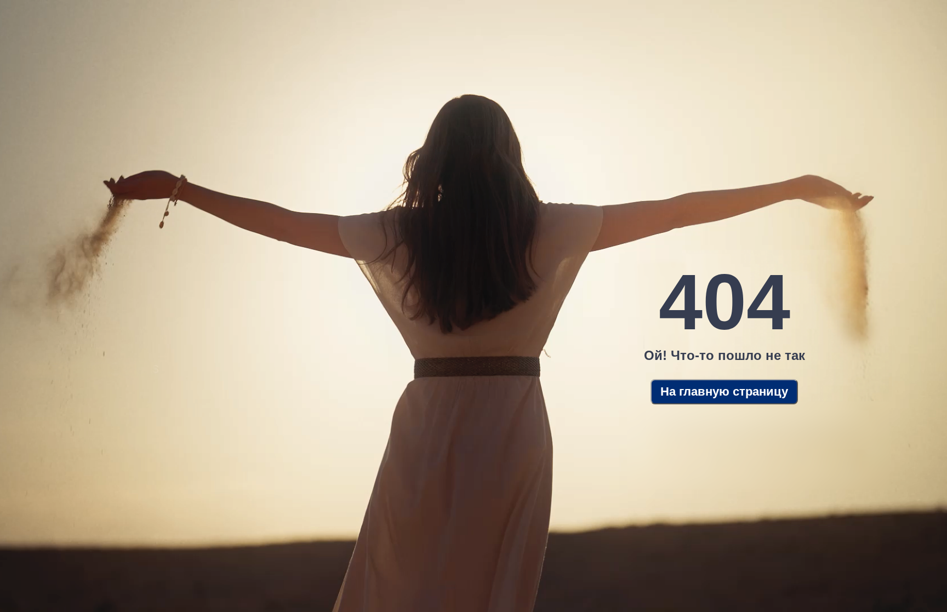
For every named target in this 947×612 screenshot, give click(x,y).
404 (724, 302)
